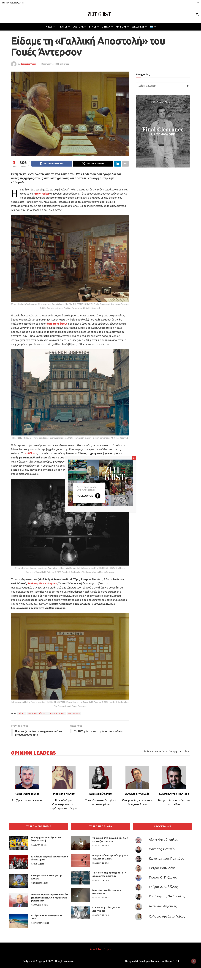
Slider (21, 713)
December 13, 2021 (50, 64)
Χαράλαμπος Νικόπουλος (167, 896)
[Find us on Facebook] (198, 3)
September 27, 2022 (40, 923)
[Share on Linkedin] (117, 164)
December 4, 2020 (40, 905)
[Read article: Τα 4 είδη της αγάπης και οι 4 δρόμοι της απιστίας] (80, 877)
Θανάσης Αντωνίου (162, 849)
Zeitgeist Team (28, 64)
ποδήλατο (31, 453)
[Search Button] (197, 14)
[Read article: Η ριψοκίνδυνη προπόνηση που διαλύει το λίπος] (80, 860)
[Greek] (152, 27)
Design (106, 26)
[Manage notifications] (193, 961)
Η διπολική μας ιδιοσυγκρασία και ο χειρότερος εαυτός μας (63, 804)
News (49, 26)
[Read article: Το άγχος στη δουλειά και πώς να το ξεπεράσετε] (80, 843)
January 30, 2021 (39, 845)
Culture (78, 26)
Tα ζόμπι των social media (27, 800)
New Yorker (42, 193)
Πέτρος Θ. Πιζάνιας (163, 877)
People (62, 26)
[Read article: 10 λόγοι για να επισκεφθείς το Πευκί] (18, 921)
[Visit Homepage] (99, 14)
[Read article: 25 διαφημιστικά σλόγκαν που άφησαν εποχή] (18, 843)
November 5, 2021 (40, 883)
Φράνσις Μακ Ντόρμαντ (42, 583)
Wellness (138, 26)
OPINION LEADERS (33, 753)
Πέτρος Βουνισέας (162, 868)
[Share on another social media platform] (125, 164)
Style (92, 26)
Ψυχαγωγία (74, 713)
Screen (65, 64)
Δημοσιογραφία (57, 713)
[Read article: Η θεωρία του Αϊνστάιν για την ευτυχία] (18, 881)
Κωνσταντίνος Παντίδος (166, 858)
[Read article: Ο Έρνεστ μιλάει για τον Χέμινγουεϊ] (80, 912)
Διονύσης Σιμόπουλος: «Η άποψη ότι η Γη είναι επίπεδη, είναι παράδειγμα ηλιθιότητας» (49, 897)
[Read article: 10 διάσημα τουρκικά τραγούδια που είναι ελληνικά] (18, 862)
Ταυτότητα (104, 949)
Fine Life (121, 26)
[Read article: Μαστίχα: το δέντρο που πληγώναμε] (80, 895)
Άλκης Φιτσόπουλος (163, 839)
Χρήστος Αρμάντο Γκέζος (167, 916)
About (93, 949)
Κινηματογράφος (36, 713)
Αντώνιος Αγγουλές (163, 906)
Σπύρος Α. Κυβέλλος (163, 887)
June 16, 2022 (38, 864)
